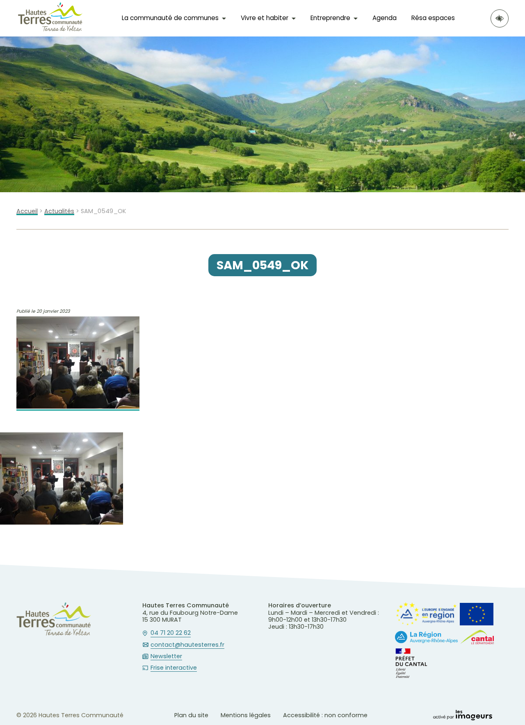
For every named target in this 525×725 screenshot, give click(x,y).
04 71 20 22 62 (171, 633)
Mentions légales (246, 715)
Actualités (59, 211)
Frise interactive (174, 668)
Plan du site (191, 715)
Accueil (27, 211)
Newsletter (166, 656)
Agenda (384, 18)
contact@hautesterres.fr (187, 645)
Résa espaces (433, 18)
